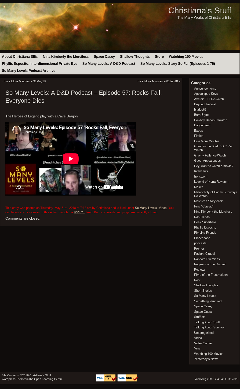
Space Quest (203, 311)
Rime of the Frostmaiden (211, 274)
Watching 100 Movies (186, 56)
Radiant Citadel (204, 253)
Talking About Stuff (207, 322)
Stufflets (200, 317)
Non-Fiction (202, 217)
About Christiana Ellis (20, 56)
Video (163, 208)
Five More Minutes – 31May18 (25, 81)
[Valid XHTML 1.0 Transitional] (106, 380)
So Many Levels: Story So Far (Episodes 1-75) (177, 63)
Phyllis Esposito (205, 227)
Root (197, 280)
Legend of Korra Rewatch (211, 181)
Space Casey (104, 56)
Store (159, 56)
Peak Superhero (205, 222)
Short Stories (203, 290)
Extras (198, 130)
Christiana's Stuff (199, 10)
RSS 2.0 (79, 212)
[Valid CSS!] (127, 380)
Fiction (198, 136)
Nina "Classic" (204, 206)
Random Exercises (207, 259)
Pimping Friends (205, 232)
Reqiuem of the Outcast (210, 264)
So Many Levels (146, 208)
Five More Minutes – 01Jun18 (158, 81)
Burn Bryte (201, 114)
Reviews (200, 269)
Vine (197, 348)
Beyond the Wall (205, 104)
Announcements (205, 88)
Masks (198, 187)
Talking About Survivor (209, 327)
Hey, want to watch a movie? (213, 166)
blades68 (200, 109)
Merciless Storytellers (209, 201)
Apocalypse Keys (206, 93)
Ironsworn (200, 176)
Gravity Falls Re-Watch (210, 155)
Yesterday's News (206, 359)
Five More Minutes (206, 141)
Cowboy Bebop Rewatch (210, 120)
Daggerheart (202, 125)
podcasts (200, 243)
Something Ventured (208, 301)
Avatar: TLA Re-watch (209, 99)
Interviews (201, 171)
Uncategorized (204, 332)
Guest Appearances (207, 160)
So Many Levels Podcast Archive (28, 71)
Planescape (202, 238)
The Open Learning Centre (46, 379)
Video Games (203, 343)
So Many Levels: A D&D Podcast (108, 63)
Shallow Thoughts (135, 56)
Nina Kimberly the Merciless (66, 56)
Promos (199, 248)
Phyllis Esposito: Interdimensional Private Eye (39, 63)
